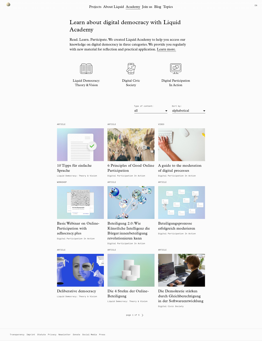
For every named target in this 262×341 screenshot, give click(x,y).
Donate (76, 335)
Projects (95, 7)
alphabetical (180, 111)
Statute (41, 335)
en (256, 6)
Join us (147, 7)
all (136, 111)
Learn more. (166, 49)
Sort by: (177, 106)
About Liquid (113, 7)
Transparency (17, 335)
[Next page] (142, 315)
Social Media (89, 335)
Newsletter (65, 335)
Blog (157, 7)
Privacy (52, 335)
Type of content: (143, 106)
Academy (133, 7)
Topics (168, 7)
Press (102, 335)
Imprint (31, 335)
